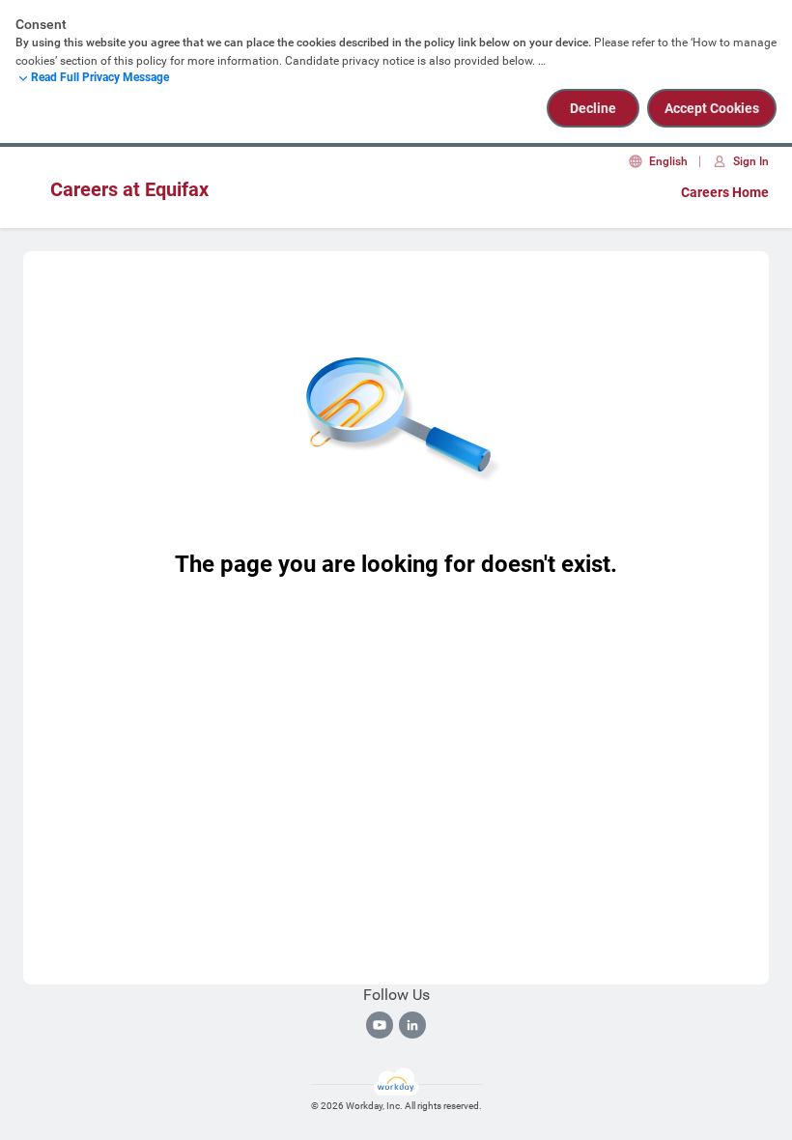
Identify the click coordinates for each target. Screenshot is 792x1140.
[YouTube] (379, 1025)
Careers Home (725, 192)
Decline (593, 108)
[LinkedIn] (412, 1025)
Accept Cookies (712, 108)
